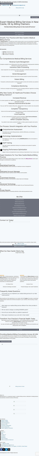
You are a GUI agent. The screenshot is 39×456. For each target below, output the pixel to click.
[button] (19, 15)
